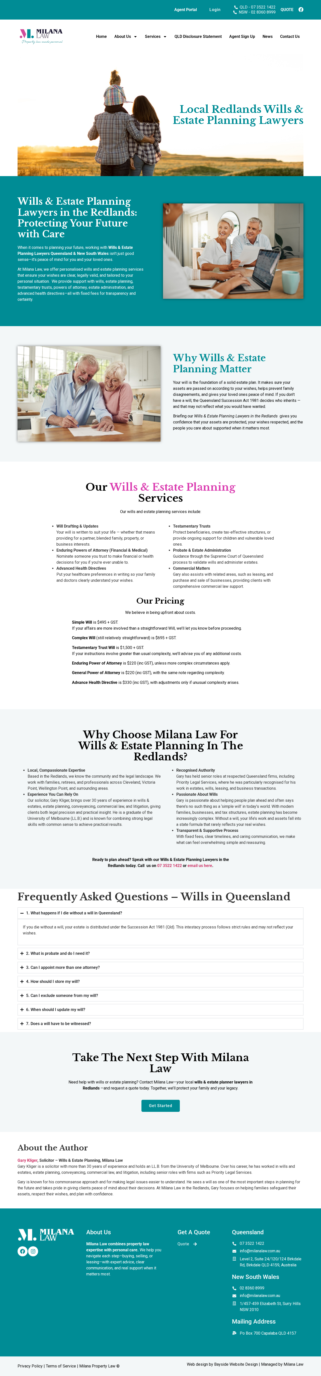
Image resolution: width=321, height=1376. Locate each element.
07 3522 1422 (169, 865)
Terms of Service (61, 1366)
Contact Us (290, 36)
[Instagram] (33, 1251)
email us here (200, 865)
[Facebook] (23, 1251)
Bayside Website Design (236, 1364)
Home (101, 36)
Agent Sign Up (242, 36)
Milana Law (293, 1364)
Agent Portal (185, 9)
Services (152, 36)
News (268, 36)
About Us (122, 36)
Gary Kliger (27, 1160)
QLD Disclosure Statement (198, 36)
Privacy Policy (30, 1366)
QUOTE (287, 9)
